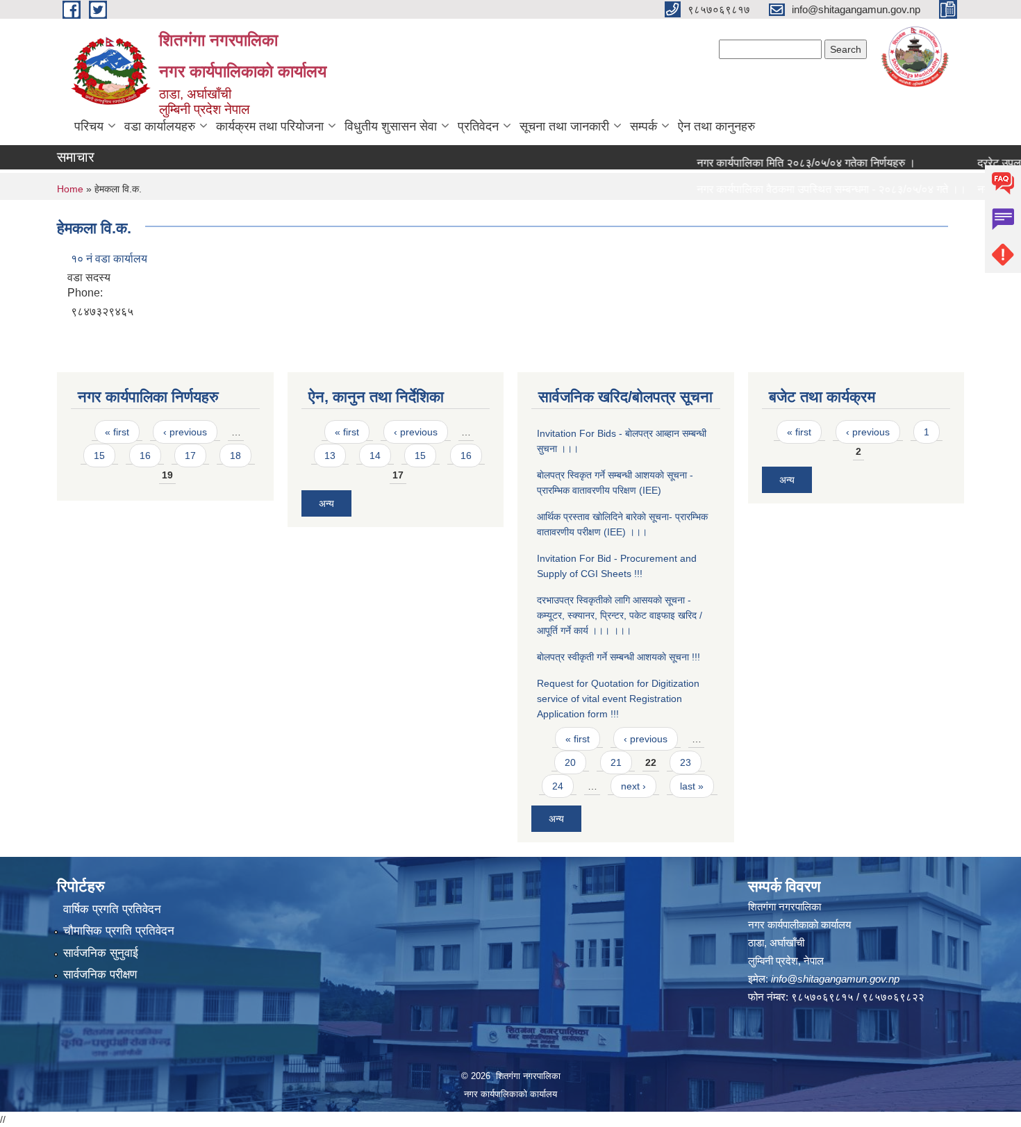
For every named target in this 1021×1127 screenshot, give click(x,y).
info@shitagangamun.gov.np (835, 979)
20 (570, 762)
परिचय (88, 126)
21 (616, 762)
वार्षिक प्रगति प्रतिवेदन (112, 909)
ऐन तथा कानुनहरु (716, 126)
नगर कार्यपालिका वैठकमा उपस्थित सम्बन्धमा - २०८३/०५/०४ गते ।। (812, 189)
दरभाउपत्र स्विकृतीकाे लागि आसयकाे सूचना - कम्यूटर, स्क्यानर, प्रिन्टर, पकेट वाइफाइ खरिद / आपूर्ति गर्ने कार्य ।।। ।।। (619, 615)
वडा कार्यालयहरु (159, 126)
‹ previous (185, 431)
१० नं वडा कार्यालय (109, 259)
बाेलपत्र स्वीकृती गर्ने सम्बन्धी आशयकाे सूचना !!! (618, 656)
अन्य (326, 503)
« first (117, 431)
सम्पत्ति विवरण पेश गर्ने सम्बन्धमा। (742, 216)
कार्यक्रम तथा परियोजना (270, 126)
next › (633, 786)
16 (145, 455)
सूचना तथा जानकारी (564, 126)
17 (190, 455)
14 (375, 455)
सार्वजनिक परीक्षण (100, 974)
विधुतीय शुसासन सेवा (391, 126)
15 (99, 455)
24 (557, 786)
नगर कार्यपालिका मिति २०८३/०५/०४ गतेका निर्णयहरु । (786, 163)
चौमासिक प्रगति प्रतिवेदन (118, 930)
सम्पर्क (643, 126)
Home (70, 188)
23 (685, 762)
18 (235, 455)
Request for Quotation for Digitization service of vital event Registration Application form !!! (618, 698)
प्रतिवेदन (478, 126)
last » (692, 786)
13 (329, 455)
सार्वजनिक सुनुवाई (100, 953)
